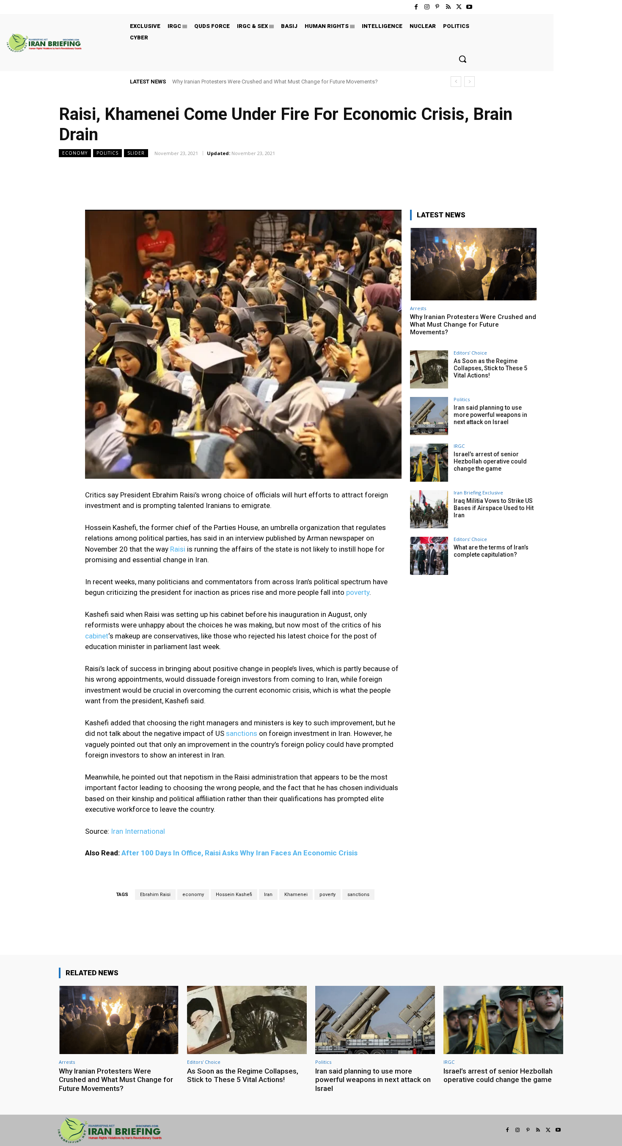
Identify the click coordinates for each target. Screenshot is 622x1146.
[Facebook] (416, 7)
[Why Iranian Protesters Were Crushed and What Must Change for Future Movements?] (473, 264)
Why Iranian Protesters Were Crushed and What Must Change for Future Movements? (275, 81)
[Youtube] (469, 7)
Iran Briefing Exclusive (478, 492)
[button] (462, 59)
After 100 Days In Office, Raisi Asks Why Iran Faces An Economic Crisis (239, 853)
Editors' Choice (470, 352)
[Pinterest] (437, 7)
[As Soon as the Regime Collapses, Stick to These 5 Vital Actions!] (429, 369)
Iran (268, 894)
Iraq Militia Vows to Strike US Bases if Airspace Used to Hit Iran (494, 508)
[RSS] (448, 7)
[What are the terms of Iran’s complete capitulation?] (429, 556)
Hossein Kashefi (234, 894)
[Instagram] (426, 7)
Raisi (178, 549)
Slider (136, 153)
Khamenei (296, 894)
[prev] (456, 81)
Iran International (138, 831)
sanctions (241, 733)
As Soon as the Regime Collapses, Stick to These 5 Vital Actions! (490, 368)
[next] (469, 81)
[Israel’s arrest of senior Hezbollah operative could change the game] (429, 463)
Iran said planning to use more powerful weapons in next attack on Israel (490, 414)
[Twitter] (459, 7)
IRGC (459, 446)
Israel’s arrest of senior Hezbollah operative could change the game (490, 461)
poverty (357, 592)
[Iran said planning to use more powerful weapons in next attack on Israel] (429, 416)
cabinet (96, 636)
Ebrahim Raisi (155, 894)
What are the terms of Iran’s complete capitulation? (491, 551)
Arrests (418, 308)
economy (193, 894)
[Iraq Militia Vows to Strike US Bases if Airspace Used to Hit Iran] (429, 509)
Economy (75, 153)
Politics (107, 153)
